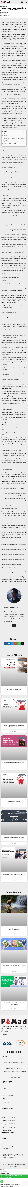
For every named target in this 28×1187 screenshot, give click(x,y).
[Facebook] (8, 1052)
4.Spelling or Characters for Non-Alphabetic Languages (14, 139)
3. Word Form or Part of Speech (10, 137)
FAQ (4, 1098)
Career (4, 1088)
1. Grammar (5, 133)
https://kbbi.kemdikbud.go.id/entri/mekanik (11, 564)
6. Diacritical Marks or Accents (9, 143)
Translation (3, 6)
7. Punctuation (6, 145)
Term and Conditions (8, 1095)
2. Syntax (5, 135)
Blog (4, 1092)
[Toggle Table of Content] (23, 132)
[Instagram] (14, 625)
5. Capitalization (6, 141)
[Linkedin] (19, 1052)
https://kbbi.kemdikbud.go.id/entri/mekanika (11, 567)
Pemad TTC (6, 1102)
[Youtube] (12, 1052)
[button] (22, 2)
